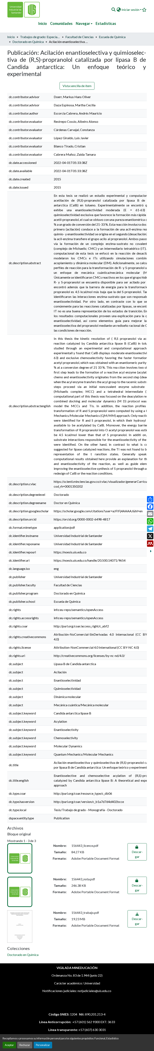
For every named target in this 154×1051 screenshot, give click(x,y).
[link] (137, 851)
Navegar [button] (83, 23)
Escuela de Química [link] (112, 37)
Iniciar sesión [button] (131, 9)
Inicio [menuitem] (42, 23)
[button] (113, 9)
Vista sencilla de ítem (77, 86)
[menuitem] (84, 23)
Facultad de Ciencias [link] (79, 37)
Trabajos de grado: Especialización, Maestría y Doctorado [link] (40, 37)
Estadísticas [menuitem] (106, 23)
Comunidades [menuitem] (61, 23)
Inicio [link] (11, 37)
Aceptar (9, 1045)
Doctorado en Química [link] (28, 42)
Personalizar (43, 1045)
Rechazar (24, 1045)
